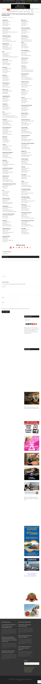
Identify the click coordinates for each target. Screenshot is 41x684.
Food (7, 256)
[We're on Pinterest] (32, 324)
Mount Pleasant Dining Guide (28, 668)
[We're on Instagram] (36, 324)
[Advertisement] (20, 269)
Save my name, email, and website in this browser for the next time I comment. (15, 308)
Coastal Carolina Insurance (28, 669)
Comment (4, 286)
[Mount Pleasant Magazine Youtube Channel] (30, 324)
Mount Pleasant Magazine (20, 6)
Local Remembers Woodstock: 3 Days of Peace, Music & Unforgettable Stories (9, 626)
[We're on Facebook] (26, 324)
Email (3, 302)
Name (3, 297)
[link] (31, 582)
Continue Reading (7, 634)
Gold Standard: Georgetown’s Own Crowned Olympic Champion (24, 648)
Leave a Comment (10, 17)
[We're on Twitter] (28, 324)
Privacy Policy (20, 680)
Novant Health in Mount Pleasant (29, 667)
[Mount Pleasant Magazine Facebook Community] (34, 324)
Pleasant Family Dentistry (28, 670)
